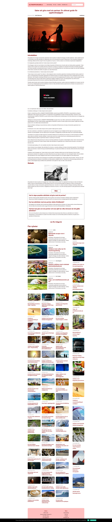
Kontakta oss (64, 4)
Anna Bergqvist (58, 260)
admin (57, 245)
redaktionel (82, 15)
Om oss (54, 4)
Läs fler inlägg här (56, 222)
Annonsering (49, 4)
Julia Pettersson (38, 15)
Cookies (59, 4)
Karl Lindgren (58, 276)
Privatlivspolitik (93, 520)
